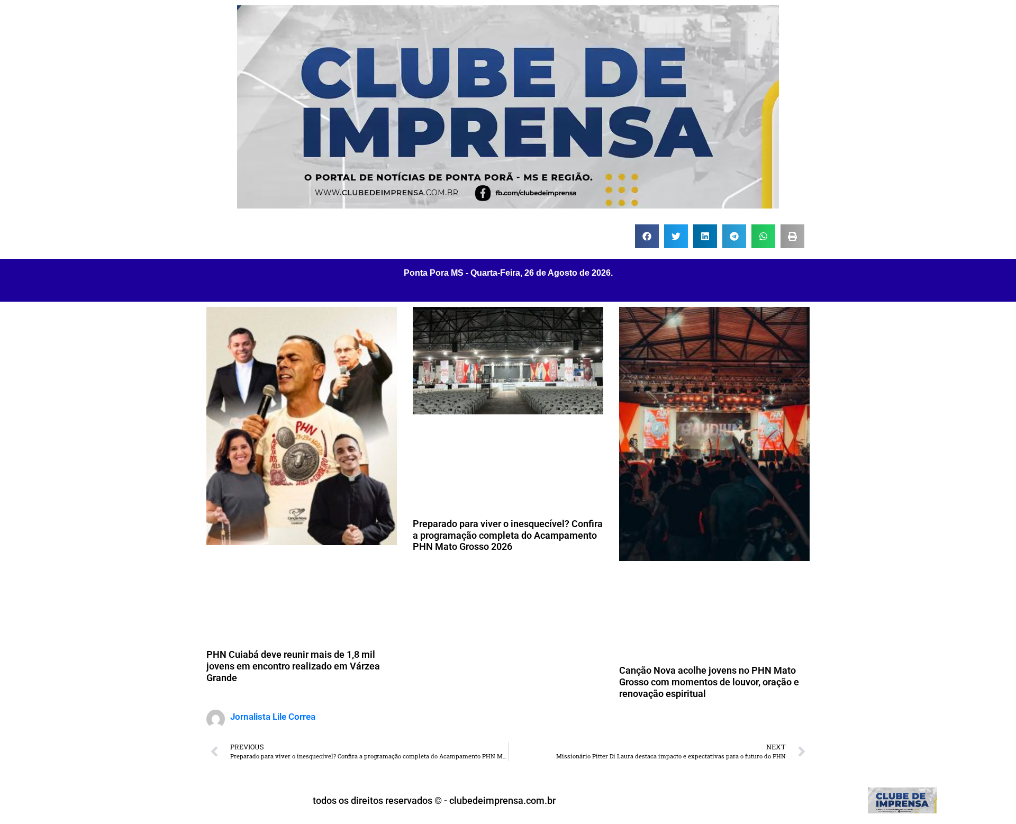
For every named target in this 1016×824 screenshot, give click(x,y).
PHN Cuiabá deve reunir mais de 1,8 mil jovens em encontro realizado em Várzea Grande (293, 666)
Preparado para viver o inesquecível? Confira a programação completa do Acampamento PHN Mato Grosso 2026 (508, 535)
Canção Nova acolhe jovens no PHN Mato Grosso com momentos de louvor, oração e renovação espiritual (709, 682)
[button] (647, 236)
